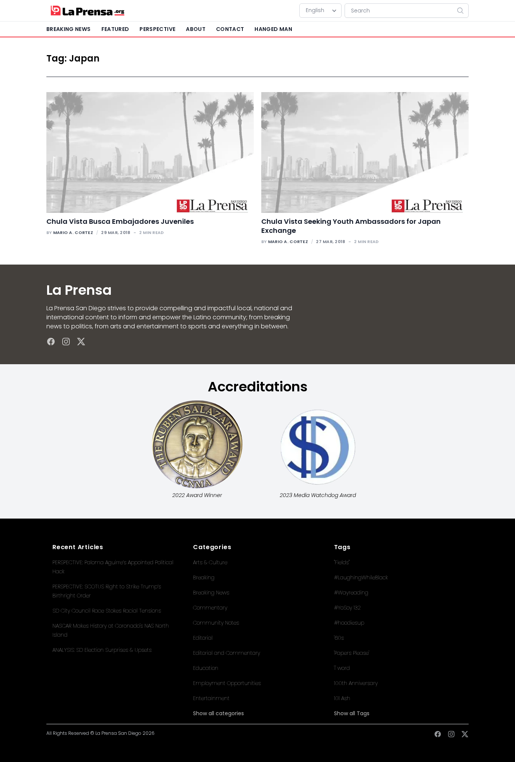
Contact (230, 29)
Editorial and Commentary (226, 653)
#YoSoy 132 (347, 607)
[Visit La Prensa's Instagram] (66, 341)
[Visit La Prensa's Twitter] (81, 341)
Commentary (210, 607)
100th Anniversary (356, 683)
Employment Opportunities (227, 683)
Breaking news (68, 29)
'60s (339, 638)
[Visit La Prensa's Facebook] (50, 341)
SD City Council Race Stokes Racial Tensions (106, 610)
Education (205, 668)
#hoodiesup (349, 623)
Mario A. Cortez (73, 232)
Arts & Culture (210, 562)
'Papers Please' (351, 653)
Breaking (204, 577)
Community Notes (216, 623)
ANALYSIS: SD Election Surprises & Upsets (102, 650)
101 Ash (342, 698)
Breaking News (211, 592)
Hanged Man (273, 29)
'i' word (342, 668)
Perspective (157, 29)
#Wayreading (351, 592)
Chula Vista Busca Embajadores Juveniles (120, 221)
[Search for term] (463, 10)
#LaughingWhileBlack (361, 577)
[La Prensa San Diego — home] (87, 10)
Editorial (203, 638)
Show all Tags (351, 713)
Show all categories (218, 713)
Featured (115, 29)
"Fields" (341, 562)
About (195, 29)
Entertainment (211, 698)
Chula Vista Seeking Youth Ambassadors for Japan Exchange (351, 226)
